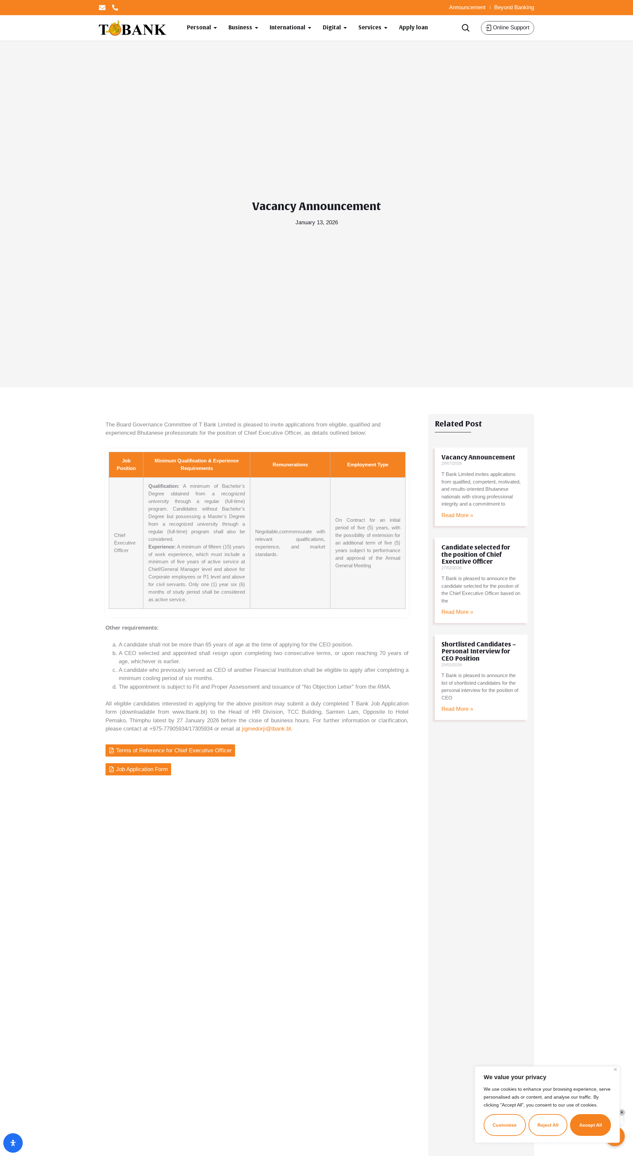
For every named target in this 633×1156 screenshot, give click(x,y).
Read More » (457, 515)
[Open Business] (256, 28)
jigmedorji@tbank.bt (266, 729)
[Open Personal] (215, 28)
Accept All (590, 1125)
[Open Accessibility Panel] (13, 1143)
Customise (505, 1125)
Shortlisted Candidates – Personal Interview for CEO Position (478, 651)
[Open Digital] (345, 28)
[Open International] (309, 28)
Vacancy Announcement (478, 457)
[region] (547, 1104)
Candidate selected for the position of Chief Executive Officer (475, 555)
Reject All (547, 1125)
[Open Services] (385, 28)
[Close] (615, 1069)
